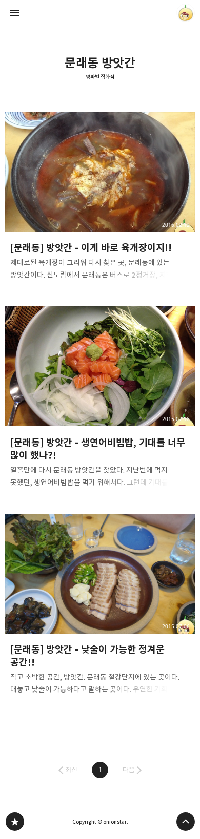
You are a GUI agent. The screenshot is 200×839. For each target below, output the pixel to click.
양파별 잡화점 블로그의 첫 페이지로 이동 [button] (100, 13)
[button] (100, 770)
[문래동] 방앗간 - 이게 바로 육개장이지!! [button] (100, 199)
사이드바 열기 (15, 13)
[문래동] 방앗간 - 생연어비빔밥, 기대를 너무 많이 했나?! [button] (100, 400)
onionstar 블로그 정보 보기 (185, 13)
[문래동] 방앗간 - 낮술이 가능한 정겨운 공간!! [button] (100, 607)
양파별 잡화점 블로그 (15, 821)
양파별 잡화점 (100, 77)
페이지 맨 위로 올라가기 (185, 821)
